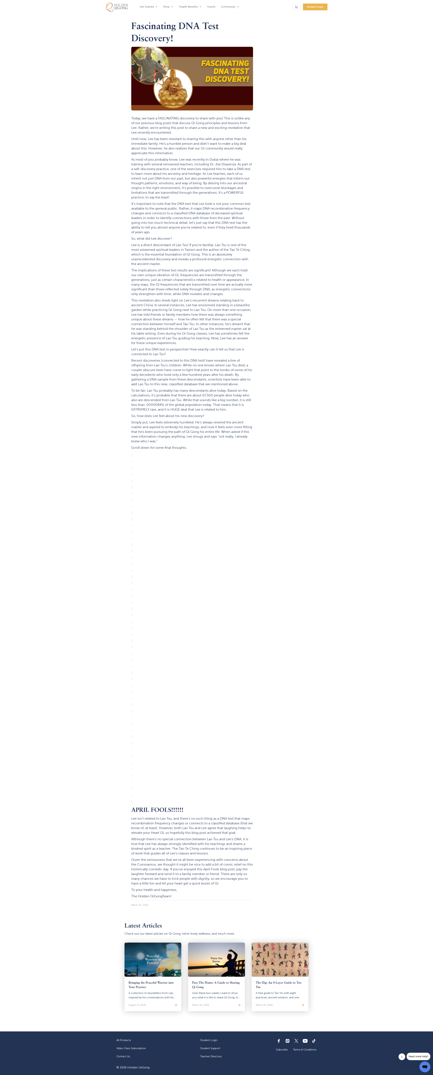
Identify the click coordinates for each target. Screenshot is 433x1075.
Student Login (315, 6)
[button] (149, 7)
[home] (117, 7)
